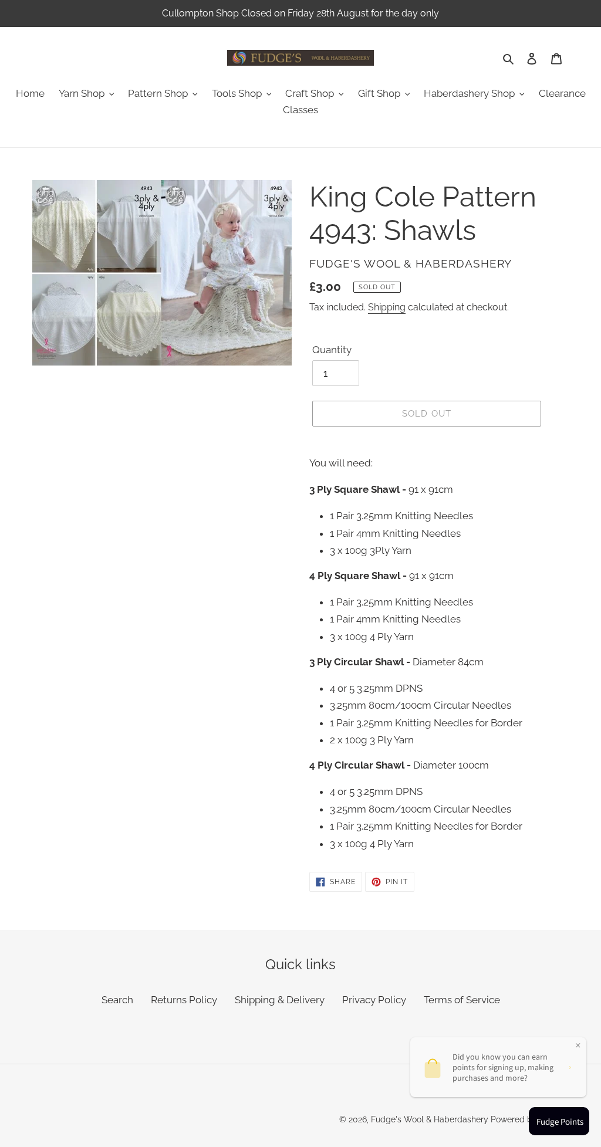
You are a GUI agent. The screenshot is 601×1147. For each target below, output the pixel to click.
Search (117, 1000)
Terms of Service (462, 1000)
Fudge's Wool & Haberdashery (429, 1119)
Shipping (387, 307)
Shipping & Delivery (280, 1000)
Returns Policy (184, 1000)
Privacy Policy (374, 1000)
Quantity (332, 350)
